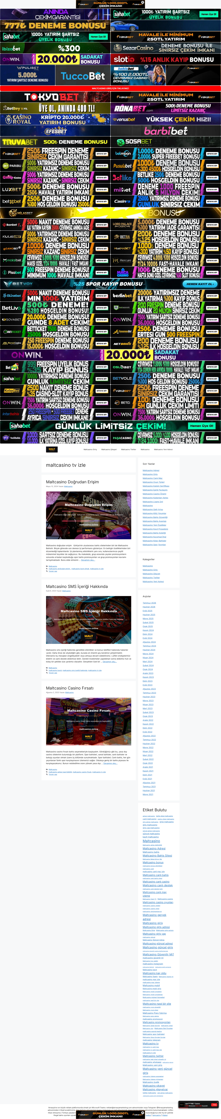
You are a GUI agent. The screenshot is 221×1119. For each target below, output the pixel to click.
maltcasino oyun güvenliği (152, 1007)
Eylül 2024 (147, 638)
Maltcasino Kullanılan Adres (155, 498)
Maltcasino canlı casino (156, 881)
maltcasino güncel (149, 937)
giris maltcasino (150, 825)
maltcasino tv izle (96, 569)
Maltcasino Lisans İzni (153, 502)
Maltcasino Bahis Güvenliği (155, 517)
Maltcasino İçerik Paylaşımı (155, 490)
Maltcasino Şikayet (109, 449)
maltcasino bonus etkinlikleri (152, 866)
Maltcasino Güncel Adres (153, 940)
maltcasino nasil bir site (151, 1000)
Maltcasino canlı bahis (156, 875)
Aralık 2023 (148, 673)
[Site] (55, 153)
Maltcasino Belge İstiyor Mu (152, 859)
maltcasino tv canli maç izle (152, 1050)
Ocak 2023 (148, 716)
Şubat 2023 (148, 712)
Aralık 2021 (148, 767)
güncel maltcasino (151, 833)
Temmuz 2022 (149, 740)
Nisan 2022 (148, 751)
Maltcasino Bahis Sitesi (157, 855)
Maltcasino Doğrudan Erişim (73, 481)
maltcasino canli (148, 869)
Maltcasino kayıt (150, 970)
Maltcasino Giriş (90, 449)
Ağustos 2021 (149, 783)
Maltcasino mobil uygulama (152, 991)
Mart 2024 (148, 661)
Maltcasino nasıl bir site (157, 1003)
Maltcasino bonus (153, 862)
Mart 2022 (147, 755)
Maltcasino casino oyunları (158, 902)
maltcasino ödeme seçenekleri (153, 1076)
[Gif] (110, 212)
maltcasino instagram (153, 964)
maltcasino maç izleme (151, 982)
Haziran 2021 (149, 790)
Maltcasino (145, 449)
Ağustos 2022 (149, 736)
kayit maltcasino (151, 837)
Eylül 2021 (147, 779)
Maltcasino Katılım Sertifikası (156, 486)
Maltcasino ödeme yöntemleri (153, 1079)
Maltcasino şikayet (154, 1085)
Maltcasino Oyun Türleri (153, 482)
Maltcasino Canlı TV (149, 899)
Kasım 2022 (148, 724)
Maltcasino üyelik (151, 1082)
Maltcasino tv (151, 1043)
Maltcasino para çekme (151, 1016)
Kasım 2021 (148, 771)
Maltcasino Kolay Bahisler (154, 541)
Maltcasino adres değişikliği (152, 845)
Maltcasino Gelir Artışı (153, 509)
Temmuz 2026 (149, 603)
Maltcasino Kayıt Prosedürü (155, 529)
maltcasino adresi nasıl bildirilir (60, 772)
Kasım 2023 (148, 677)
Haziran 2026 (149, 607)
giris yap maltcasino (151, 828)
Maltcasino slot (148, 1028)
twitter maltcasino (149, 1093)
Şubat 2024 (148, 665)
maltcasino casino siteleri (151, 905)
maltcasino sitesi (167, 1025)
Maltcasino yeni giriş (152, 1065)
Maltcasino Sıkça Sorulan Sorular (154, 1037)
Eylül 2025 (147, 611)
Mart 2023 (148, 708)
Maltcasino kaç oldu (154, 973)
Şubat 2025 (148, 622)
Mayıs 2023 (148, 700)
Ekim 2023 (148, 681)
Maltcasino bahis (151, 852)
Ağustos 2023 (149, 689)
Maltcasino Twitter (128, 449)
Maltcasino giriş (153, 923)
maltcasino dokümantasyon (152, 911)
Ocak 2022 (148, 763)
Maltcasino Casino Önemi (154, 494)
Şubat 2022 (148, 759)
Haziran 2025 (149, 615)
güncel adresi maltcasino (151, 831)
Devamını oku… (88, 560)
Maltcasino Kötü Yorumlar (154, 513)
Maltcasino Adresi (151, 470)
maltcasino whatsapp (152, 1062)
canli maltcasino (149, 819)
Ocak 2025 (148, 626)
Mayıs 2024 (148, 654)
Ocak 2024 (148, 669)
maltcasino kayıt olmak (80, 569)
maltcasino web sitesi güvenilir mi (154, 1059)
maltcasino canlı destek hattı (153, 889)
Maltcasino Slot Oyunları (163, 1028)
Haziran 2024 (149, 650)
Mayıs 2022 (148, 747)
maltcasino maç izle (151, 979)
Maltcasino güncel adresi (158, 943)
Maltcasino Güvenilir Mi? (158, 954)
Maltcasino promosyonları (156, 1022)
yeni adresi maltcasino (165, 1093)
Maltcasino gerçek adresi (154, 917)
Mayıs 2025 (148, 618)
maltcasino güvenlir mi (153, 958)
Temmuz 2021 (149, 786)
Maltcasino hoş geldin (150, 961)
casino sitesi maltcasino (166, 819)
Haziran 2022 (149, 743)
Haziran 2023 (149, 697)
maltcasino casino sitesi (151, 908)
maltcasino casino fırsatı (82, 772)
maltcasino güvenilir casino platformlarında (155, 951)
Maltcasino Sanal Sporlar (151, 1025)
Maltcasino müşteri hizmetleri (154, 997)
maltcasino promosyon (153, 1019)
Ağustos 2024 (149, 642)
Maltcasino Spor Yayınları (154, 545)
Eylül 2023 (147, 685)
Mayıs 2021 (148, 794)
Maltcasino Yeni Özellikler (154, 525)
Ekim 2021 (147, 775)
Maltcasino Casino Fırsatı (69, 688)
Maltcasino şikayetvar (155, 1089)
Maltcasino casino (165, 899)
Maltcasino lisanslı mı (166, 977)
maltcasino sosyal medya (152, 1031)
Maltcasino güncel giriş (158, 947)
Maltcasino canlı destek (158, 885)
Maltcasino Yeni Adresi (163, 449)
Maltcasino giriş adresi (156, 927)
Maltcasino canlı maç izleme (155, 894)
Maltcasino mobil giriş (152, 989)
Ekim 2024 (148, 634)
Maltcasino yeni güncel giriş (157, 1071)
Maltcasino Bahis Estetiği (154, 533)
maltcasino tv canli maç (151, 1047)
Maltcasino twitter (153, 1056)
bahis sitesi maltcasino (164, 816)
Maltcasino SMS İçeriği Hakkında (77, 586)
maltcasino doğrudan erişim (60, 569)
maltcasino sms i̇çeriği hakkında (75, 670)
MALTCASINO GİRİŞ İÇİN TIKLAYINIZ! (110, 88)
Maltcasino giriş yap (154, 933)
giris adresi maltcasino (150, 822)
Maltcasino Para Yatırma (155, 1013)
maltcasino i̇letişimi (148, 967)
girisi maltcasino (167, 822)
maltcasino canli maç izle (154, 871)
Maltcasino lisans (150, 976)
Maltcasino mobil (151, 985)
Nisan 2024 (148, 658)
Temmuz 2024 (149, 646)
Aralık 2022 (148, 720)
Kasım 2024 (148, 630)
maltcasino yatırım (168, 1062)
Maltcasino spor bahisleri (154, 1034)
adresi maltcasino (149, 816)
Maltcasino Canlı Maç (152, 478)
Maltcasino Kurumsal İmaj (154, 537)
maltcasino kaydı (55, 670)
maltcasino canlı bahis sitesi (152, 878)
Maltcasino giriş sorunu (164, 930)
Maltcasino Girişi (149, 930)
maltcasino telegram (151, 1040)
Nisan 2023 (148, 704)
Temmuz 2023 (149, 693)
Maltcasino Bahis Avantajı (154, 521)
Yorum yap (53, 571)
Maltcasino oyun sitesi (150, 1010)
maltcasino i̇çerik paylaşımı (163, 967)
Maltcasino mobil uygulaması (153, 994)
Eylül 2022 (147, 732)
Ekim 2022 (147, 728)
